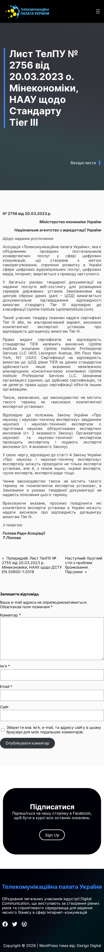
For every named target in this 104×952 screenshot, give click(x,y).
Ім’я (5, 666)
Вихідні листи (83, 162)
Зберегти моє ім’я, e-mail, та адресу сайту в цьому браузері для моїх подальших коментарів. (53, 729)
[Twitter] (14, 924)
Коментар (10, 615)
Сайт (4, 707)
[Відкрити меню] (98, 11)
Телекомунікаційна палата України (52, 886)
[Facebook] (5, 924)
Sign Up (52, 835)
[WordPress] (24, 924)
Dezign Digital (89, 945)
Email (6, 686)
